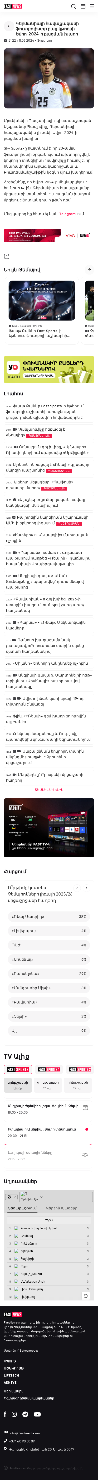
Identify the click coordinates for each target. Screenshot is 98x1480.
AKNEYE (10, 1383)
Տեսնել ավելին (49, 790)
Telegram (67, 214)
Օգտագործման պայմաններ (29, 1398)
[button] (83, 6)
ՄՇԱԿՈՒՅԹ (14, 1368)
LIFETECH (11, 1375)
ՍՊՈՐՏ (10, 1361)
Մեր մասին (14, 1391)
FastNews (10, 1322)
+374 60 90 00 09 (22, 1441)
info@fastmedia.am (25, 1433)
